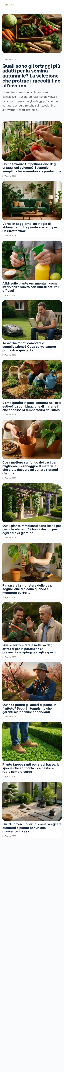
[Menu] (58, 5)
